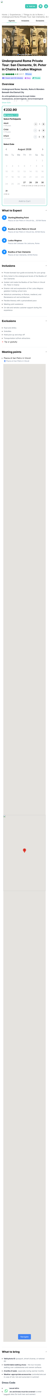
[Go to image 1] (18, 54)
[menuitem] (46, 6)
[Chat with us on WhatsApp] (6, 1391)
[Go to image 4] (22, 54)
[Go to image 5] (23, 54)
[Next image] (44, 40)
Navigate (24, 1337)
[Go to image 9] (29, 54)
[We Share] (6, 6)
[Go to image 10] (30, 54)
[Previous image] (4, 40)
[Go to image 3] (20, 54)
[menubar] (46, 6)
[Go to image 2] (19, 54)
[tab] (12, 21)
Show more (6, 103)
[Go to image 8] (28, 54)
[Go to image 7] (26, 54)
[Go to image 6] (25, 54)
